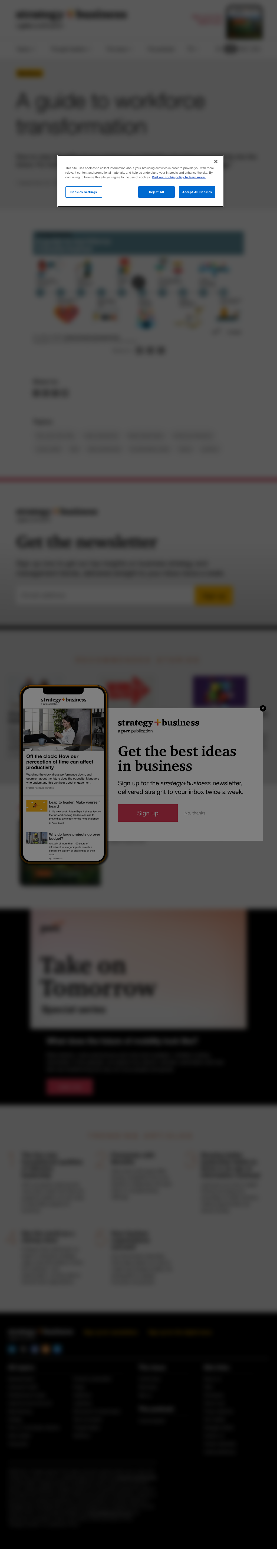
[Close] (216, 161)
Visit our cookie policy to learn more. (179, 177)
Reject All (156, 192)
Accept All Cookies (197, 192)
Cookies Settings (83, 192)
